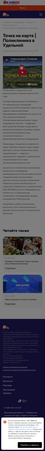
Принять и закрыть (30, 445)
